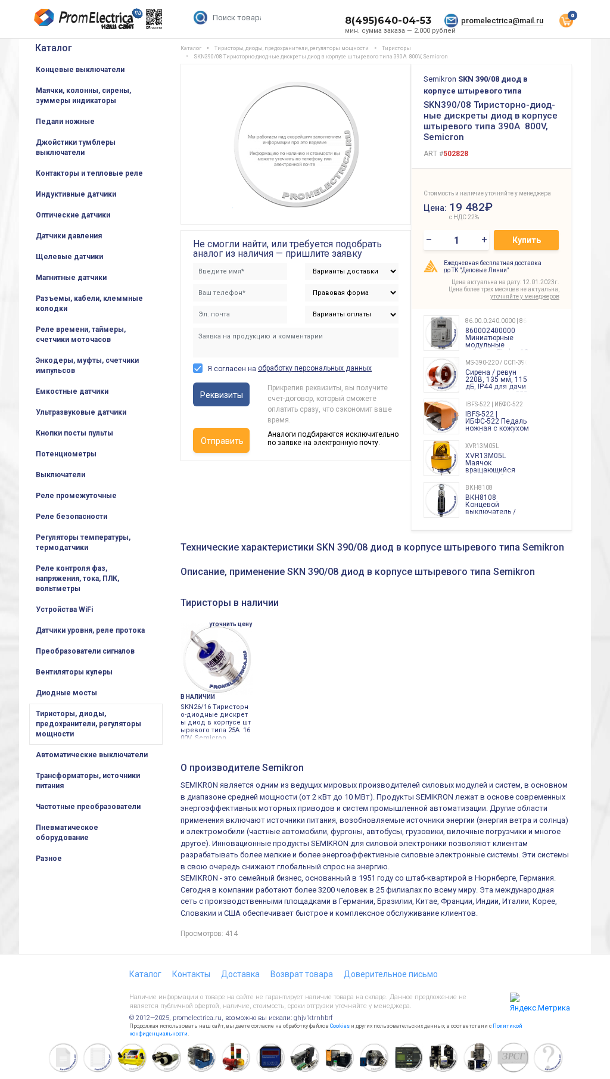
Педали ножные (65, 121)
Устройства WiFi (64, 609)
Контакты (191, 974)
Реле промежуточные (76, 496)
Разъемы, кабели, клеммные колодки (89, 303)
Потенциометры (66, 454)
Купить (526, 240)
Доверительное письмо (391, 974)
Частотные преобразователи (88, 807)
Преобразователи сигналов (85, 651)
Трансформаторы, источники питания (88, 781)
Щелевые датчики (69, 257)
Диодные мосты (66, 693)
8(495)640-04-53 (388, 20)
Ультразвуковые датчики (81, 412)
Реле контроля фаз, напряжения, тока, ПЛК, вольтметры (77, 578)
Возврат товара (301, 974)
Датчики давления (69, 236)
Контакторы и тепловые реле (89, 173)
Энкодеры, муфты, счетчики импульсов (87, 365)
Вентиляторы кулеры (74, 672)
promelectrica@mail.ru (502, 20)
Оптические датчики (73, 215)
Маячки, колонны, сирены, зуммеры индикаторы (83, 95)
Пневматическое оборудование (67, 832)
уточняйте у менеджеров (524, 296)
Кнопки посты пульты (74, 433)
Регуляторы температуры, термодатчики (83, 542)
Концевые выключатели (80, 70)
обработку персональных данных (315, 368)
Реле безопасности (71, 516)
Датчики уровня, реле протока (90, 630)
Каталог (53, 48)
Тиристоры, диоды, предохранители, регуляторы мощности (88, 724)
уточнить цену (230, 624)
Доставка (240, 974)
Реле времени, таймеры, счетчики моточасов (81, 334)
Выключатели (60, 475)
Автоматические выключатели (92, 755)
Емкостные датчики (72, 391)
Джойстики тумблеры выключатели (76, 147)
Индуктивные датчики (76, 194)
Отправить (222, 441)
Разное (49, 858)
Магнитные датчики (71, 277)
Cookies (340, 1026)
